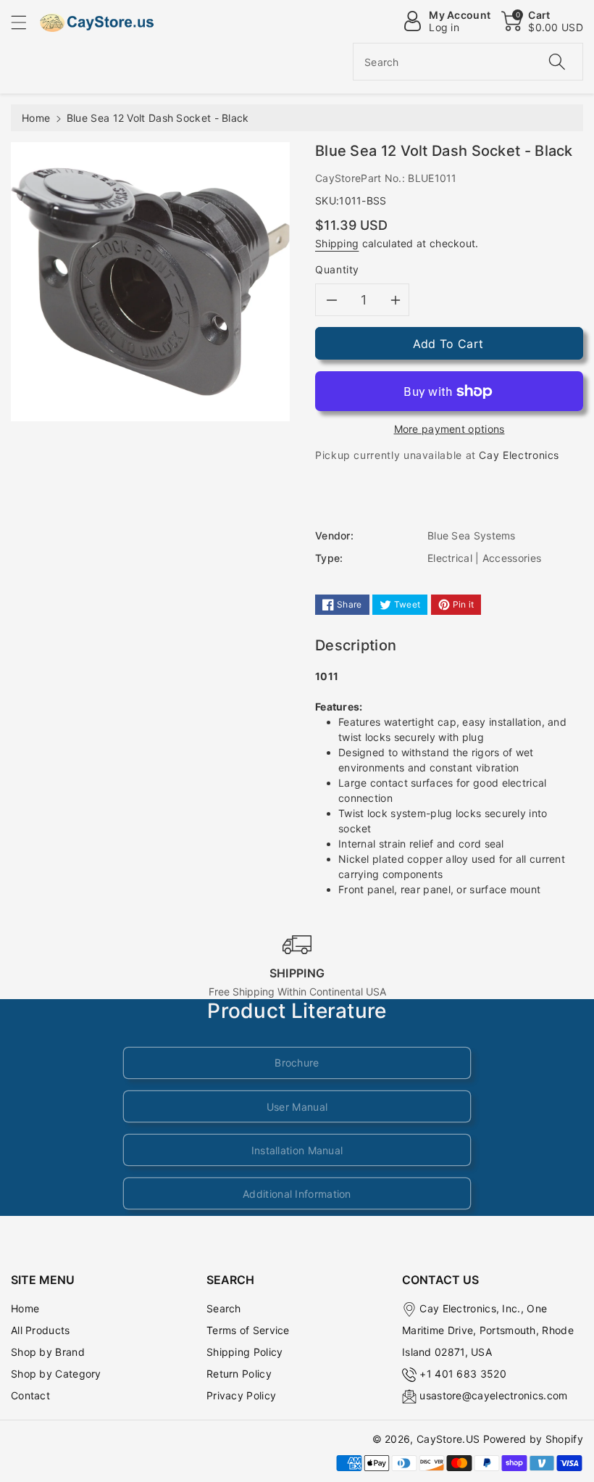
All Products (40, 1330)
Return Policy (239, 1373)
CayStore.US (448, 1439)
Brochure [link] (297, 1062)
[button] (25, 22)
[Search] (557, 62)
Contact (30, 1395)
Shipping (337, 243)
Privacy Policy (241, 1395)
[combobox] (468, 62)
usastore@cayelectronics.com (493, 1395)
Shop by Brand (48, 1352)
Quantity (337, 269)
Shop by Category (56, 1373)
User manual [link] (297, 1107)
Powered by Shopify (533, 1439)
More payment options (449, 429)
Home (36, 118)
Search (223, 1308)
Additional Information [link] (297, 1194)
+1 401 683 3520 (462, 1373)
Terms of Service (248, 1330)
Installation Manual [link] (297, 1150)
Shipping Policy (244, 1352)
